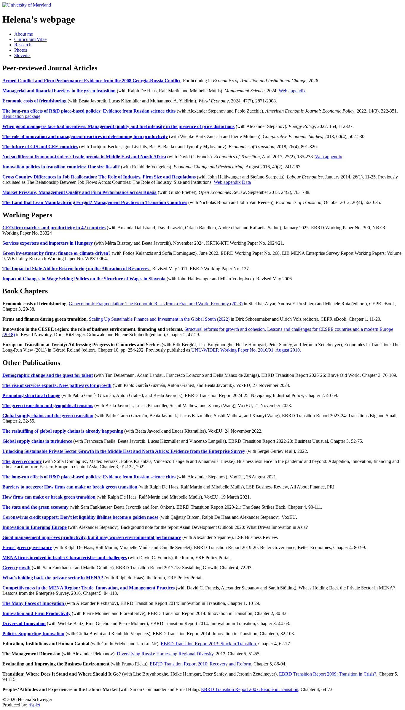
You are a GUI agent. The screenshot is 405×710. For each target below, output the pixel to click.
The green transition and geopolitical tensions (47, 405)
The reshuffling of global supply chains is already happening (62, 431)
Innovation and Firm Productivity (36, 613)
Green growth (16, 567)
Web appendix (292, 90)
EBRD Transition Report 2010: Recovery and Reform (200, 663)
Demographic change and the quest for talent (47, 375)
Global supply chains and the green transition (47, 415)
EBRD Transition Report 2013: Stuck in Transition (208, 643)
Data (246, 182)
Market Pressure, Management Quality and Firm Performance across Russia (79, 192)
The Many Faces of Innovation (33, 603)
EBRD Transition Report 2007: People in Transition (249, 689)
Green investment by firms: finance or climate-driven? (56, 253)
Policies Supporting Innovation (33, 633)
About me (23, 34)
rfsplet (34, 704)
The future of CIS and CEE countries (40, 146)
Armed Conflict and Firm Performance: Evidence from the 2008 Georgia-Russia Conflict (91, 80)
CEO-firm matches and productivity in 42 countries (54, 227)
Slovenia (22, 55)
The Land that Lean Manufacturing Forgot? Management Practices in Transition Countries (94, 202)
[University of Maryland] (26, 4)
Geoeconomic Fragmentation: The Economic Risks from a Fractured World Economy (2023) (156, 303)
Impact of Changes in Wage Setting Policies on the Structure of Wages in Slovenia (83, 278)
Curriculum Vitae (30, 39)
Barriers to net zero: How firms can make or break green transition (69, 486)
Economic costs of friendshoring (34, 100)
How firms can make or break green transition (48, 496)
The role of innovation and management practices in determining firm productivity (85, 136)
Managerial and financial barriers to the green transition (59, 90)
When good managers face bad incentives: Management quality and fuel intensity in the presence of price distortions (118, 126)
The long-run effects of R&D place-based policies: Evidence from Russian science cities (89, 110)
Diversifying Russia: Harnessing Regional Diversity (165, 653)
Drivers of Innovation (24, 623)
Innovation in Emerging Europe (34, 527)
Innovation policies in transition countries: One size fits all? (61, 166)
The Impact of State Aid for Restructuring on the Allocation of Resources (76, 268)
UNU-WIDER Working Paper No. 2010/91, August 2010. (246, 349)
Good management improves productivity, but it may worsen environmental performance (91, 537)
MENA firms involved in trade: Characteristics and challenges (64, 557)
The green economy (22, 461)
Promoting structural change (31, 395)
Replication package (21, 116)
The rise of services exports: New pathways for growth (56, 385)
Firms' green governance (27, 547)
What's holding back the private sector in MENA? (52, 577)
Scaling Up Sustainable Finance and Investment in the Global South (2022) (159, 319)
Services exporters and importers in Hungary (47, 243)
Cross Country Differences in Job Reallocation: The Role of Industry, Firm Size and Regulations (99, 176)
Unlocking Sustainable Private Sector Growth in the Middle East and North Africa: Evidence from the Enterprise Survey (123, 451)
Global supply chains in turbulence (37, 441)
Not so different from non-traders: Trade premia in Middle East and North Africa (84, 156)
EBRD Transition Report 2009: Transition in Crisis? (327, 673)
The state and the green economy (35, 507)
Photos (20, 50)
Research (22, 44)
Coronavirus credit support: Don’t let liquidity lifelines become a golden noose (80, 517)
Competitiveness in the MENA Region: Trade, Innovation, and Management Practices (88, 587)
